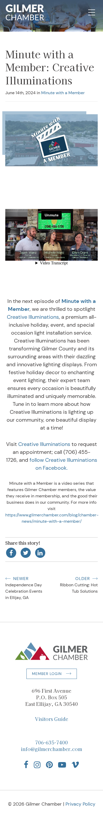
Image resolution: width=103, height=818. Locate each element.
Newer (21, 578)
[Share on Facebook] (11, 552)
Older (82, 578)
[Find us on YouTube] (62, 765)
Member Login (47, 673)
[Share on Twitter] (26, 552)
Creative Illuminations (33, 316)
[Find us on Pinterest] (49, 765)
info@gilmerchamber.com (51, 748)
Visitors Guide (51, 718)
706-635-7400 (51, 742)
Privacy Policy (80, 804)
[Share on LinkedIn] (40, 552)
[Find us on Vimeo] (75, 765)
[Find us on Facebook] (26, 765)
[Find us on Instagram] (37, 765)
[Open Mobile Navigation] (92, 12)
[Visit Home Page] (25, 12)
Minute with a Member (63, 93)
